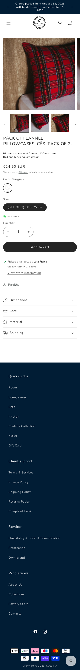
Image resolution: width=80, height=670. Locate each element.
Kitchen (14, 417)
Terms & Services (21, 472)
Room (13, 387)
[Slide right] (75, 124)
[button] (8, 22)
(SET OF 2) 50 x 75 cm (25, 207)
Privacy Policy (18, 482)
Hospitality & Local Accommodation (35, 538)
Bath (12, 407)
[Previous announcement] (8, 7)
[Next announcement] (72, 7)
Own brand (17, 558)
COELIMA (51, 665)
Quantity (9, 223)
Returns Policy (19, 502)
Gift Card (15, 445)
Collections (17, 594)
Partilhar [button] (14, 285)
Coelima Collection (22, 426)
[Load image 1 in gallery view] (19, 123)
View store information (24, 273)
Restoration (17, 548)
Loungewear (17, 397)
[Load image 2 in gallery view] (40, 123)
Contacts (15, 614)
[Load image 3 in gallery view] (60, 123)
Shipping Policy (20, 492)
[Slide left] (4, 124)
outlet (13, 436)
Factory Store (18, 604)
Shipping (23, 172)
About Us (15, 585)
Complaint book (20, 511)
